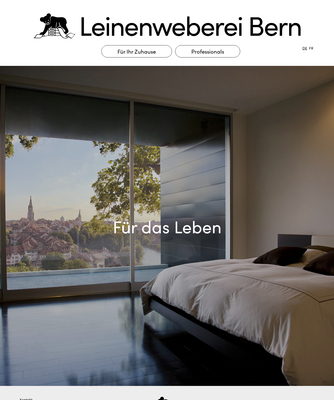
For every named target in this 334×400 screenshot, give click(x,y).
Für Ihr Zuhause (136, 51)
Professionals (207, 51)
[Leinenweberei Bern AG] (167, 25)
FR (311, 47)
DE (304, 47)
